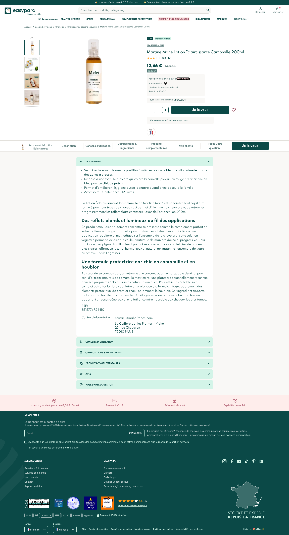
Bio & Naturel (203, 19)
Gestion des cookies (98, 529)
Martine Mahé (155, 46)
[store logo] (22, 11)
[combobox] (144, 10)
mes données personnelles (235, 435)
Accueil (27, 27)
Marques (222, 19)
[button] (31, 37)
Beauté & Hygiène (70, 19)
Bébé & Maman (107, 19)
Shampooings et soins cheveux (82, 27)
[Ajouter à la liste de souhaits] (234, 109)
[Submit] (208, 10)
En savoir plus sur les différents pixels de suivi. (53, 447)
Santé (89, 19)
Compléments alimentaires (137, 19)
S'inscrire (135, 433)
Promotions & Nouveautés (174, 19)
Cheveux (59, 27)
